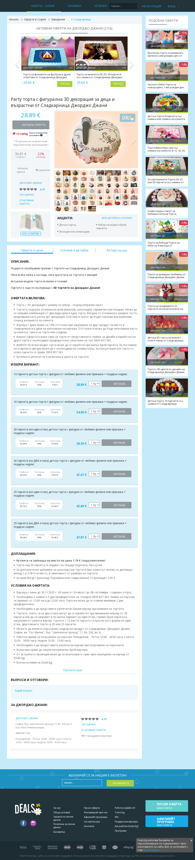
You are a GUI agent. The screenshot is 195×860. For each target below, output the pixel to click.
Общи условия (61, 812)
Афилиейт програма (95, 817)
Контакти (89, 826)
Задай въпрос (24, 690)
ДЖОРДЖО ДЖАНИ (30, 183)
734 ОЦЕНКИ (26, 194)
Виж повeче (169, 806)
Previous (17, 66)
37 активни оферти (26, 202)
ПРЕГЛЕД (65, 83)
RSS (116, 817)
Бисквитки (59, 832)
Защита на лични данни (63, 818)
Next (131, 66)
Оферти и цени (32, 250)
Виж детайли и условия (117, 218)
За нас (57, 807)
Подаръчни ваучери (126, 821)
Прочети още (72, 670)
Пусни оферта (92, 807)
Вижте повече (151, 850)
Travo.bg (120, 812)
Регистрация (151, 6)
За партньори (92, 821)
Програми (120, 830)
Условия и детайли (74, 250)
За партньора (116, 250)
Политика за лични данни (64, 825)
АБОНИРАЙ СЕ (121, 783)
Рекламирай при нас (96, 812)
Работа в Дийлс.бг (125, 807)
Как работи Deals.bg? (127, 826)
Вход (171, 6)
